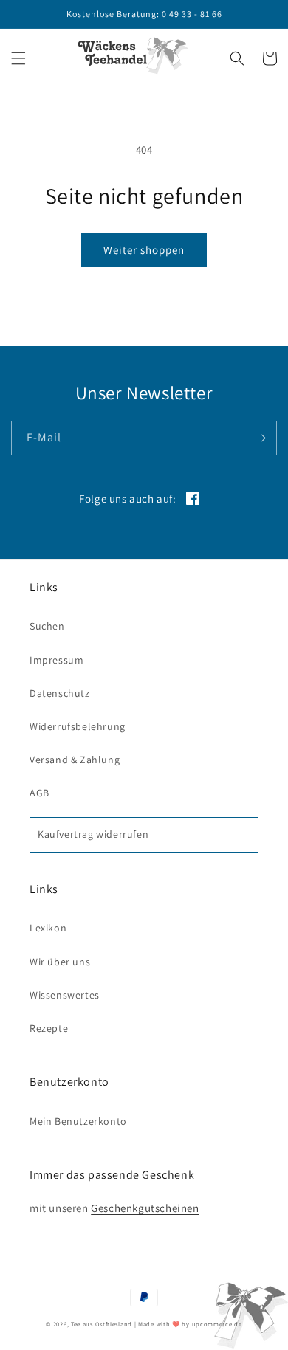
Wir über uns (60, 961)
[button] (18, 58)
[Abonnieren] (260, 438)
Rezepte (49, 1028)
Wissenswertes (65, 995)
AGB (39, 792)
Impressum (56, 660)
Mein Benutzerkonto (78, 1121)
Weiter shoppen (144, 250)
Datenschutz (60, 693)
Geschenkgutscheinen (145, 1208)
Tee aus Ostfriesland (101, 1324)
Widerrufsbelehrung (78, 726)
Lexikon (48, 927)
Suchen (47, 626)
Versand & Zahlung (75, 759)
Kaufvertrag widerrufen (93, 834)
